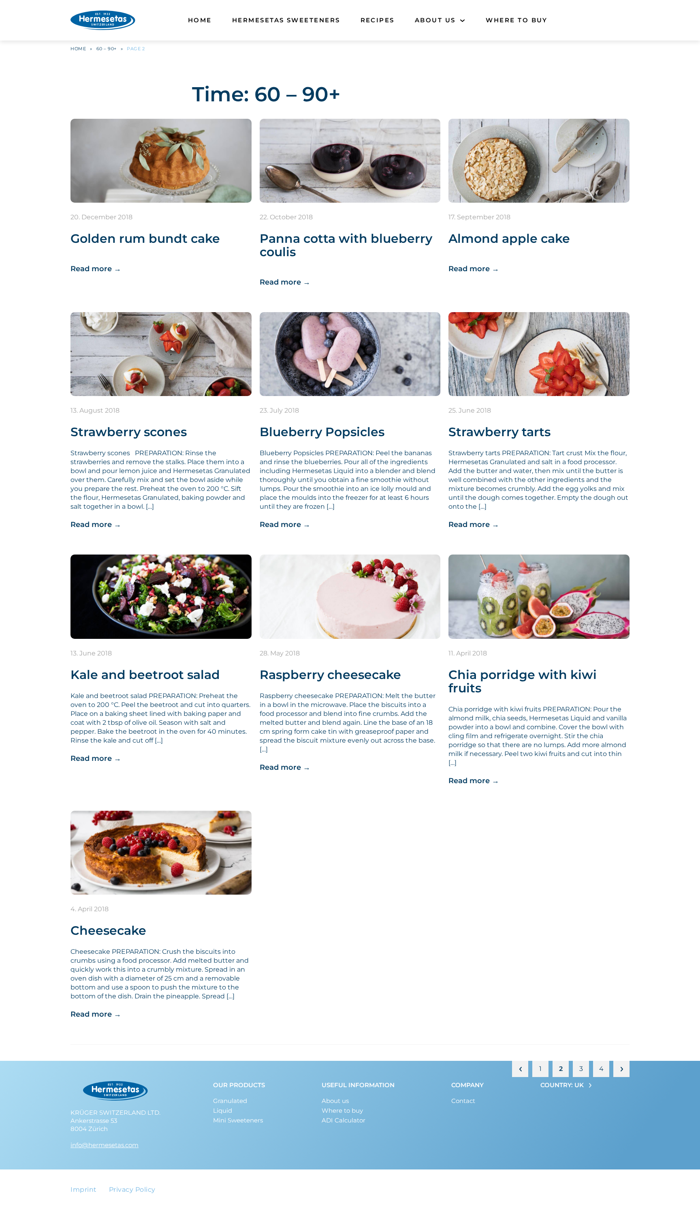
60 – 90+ (106, 48)
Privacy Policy (132, 1189)
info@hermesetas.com (104, 1145)
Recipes (378, 20)
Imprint (83, 1189)
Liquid (222, 1110)
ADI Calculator (343, 1120)
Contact (463, 1101)
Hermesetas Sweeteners (286, 20)
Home (200, 20)
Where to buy (517, 20)
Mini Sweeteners (238, 1120)
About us (435, 20)
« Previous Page (520, 1069)
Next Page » (621, 1069)
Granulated (230, 1101)
